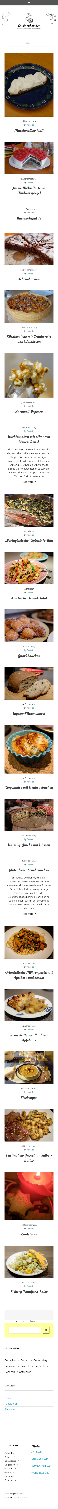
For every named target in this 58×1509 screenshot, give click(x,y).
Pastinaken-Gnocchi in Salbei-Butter (29, 1158)
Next (33, 1321)
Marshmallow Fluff (29, 130)
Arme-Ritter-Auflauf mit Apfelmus (29, 1038)
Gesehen (10, 1371)
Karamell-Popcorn (29, 411)
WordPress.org (40, 1473)
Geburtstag (40, 1360)
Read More (28, 482)
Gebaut (25, 1360)
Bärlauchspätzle (29, 218)
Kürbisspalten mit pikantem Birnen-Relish (29, 439)
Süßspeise (10, 1409)
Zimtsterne (29, 1234)
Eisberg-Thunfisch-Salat (28, 1291)
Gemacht (39, 1366)
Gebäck (9, 1398)
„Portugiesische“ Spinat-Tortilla (29, 540)
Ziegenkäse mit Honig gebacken (29, 787)
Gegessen (10, 1366)
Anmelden (37, 1452)
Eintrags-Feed (39, 1459)
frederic (30, 125)
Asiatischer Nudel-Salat (29, 598)
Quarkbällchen (29, 656)
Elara (7, 1493)
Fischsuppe (29, 1097)
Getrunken (25, 1371)
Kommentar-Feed (41, 1466)
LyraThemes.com (20, 1497)
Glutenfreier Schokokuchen (29, 870)
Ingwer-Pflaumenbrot (29, 713)
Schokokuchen (29, 279)
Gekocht (25, 1366)
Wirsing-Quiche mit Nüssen (29, 845)
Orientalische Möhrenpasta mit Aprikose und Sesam (29, 975)
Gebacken (10, 1360)
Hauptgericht (11, 1403)
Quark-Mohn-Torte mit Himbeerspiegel (29, 190)
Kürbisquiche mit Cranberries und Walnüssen (29, 339)
